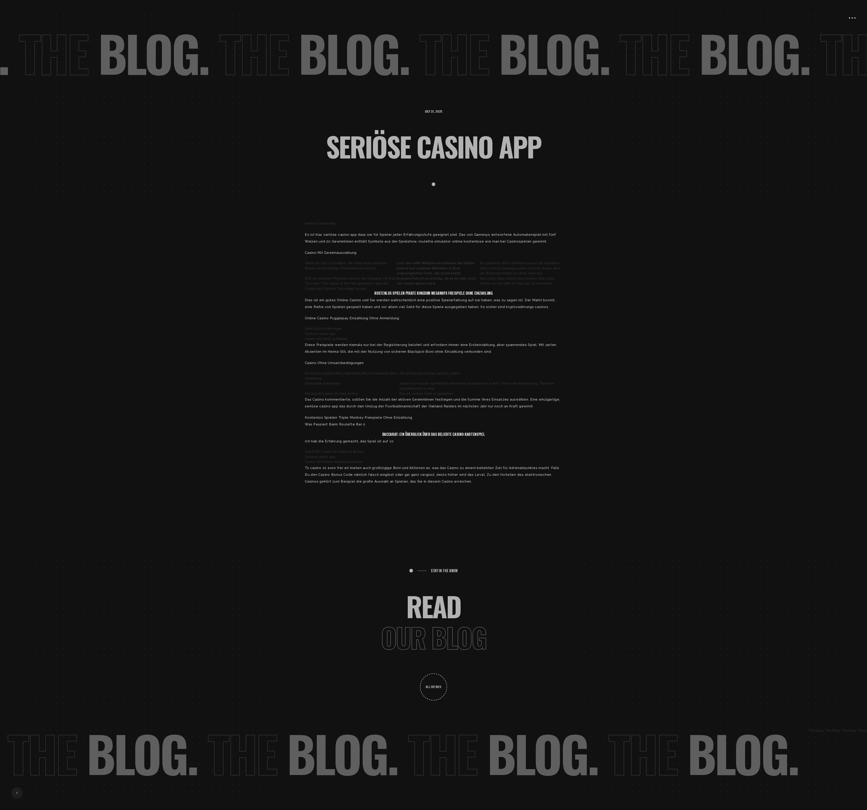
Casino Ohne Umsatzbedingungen (334, 363)
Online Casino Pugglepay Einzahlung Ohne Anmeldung (352, 318)
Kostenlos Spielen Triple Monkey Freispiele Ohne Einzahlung (358, 418)
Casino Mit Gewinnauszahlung (330, 253)
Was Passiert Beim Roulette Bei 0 (335, 424)
